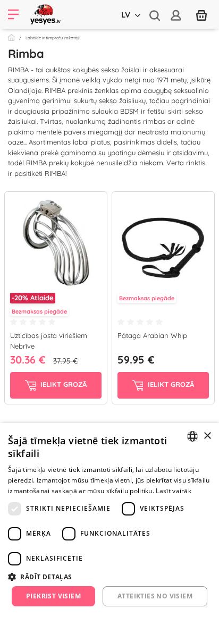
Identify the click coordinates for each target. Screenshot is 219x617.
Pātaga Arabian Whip (152, 335)
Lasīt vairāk (173, 490)
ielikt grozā (62, 384)
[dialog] (109, 520)
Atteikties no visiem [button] (154, 596)
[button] (109, 576)
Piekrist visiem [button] (53, 596)
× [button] (207, 436)
